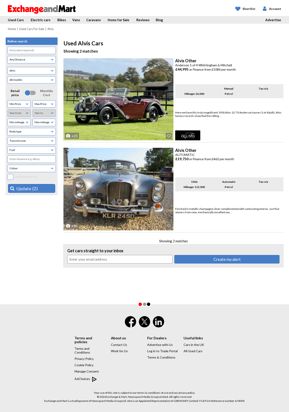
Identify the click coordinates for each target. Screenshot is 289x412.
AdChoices (83, 379)
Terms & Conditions (161, 357)
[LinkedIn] (158, 324)
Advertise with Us (160, 345)
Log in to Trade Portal (162, 351)
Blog (159, 20)
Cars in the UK (194, 345)
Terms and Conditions (82, 350)
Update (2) (27, 188)
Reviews (142, 20)
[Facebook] (130, 324)
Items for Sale (118, 20)
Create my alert (227, 259)
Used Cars (16, 20)
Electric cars (40, 20)
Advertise (273, 20)
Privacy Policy (84, 359)
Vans (76, 20)
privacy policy (186, 392)
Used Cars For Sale (31, 29)
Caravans (93, 20)
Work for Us (119, 351)
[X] (144, 326)
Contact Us (119, 345)
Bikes (61, 20)
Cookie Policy (84, 365)
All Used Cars (193, 351)
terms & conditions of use (152, 392)
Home (12, 29)
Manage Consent (87, 371)
